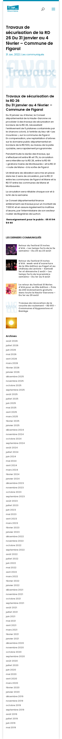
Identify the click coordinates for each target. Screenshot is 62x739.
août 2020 (12, 660)
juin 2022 (11, 563)
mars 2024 (12, 469)
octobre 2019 (13, 705)
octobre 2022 (13, 545)
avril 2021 (11, 625)
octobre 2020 (14, 652)
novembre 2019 (14, 700)
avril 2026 (11, 358)
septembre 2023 (15, 496)
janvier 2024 (13, 478)
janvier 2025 (12, 425)
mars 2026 (12, 363)
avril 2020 (11, 678)
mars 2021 (11, 629)
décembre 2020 (15, 643)
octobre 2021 (13, 598)
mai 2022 (11, 567)
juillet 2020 (12, 665)
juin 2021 (10, 616)
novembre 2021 (14, 594)
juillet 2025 (12, 398)
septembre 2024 (15, 443)
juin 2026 (11, 349)
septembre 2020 (15, 656)
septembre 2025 (15, 389)
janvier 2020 (13, 692)
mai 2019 (11, 727)
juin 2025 (11, 403)
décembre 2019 (14, 696)
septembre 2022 (15, 549)
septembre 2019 (15, 709)
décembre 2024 (15, 429)
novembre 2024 (15, 434)
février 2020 (12, 687)
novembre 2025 (15, 381)
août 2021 (11, 607)
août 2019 (11, 714)
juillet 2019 (12, 718)
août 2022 (12, 554)
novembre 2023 (15, 487)
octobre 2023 (13, 492)
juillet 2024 (12, 452)
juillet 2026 (12, 345)
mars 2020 (12, 683)
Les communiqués (33, 54)
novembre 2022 (15, 541)
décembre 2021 (14, 589)
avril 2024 (11, 465)
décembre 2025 (15, 376)
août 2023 (12, 501)
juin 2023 (11, 509)
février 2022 (12, 580)
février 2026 (12, 367)
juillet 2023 (12, 505)
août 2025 (12, 394)
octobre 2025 (13, 385)
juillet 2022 (12, 558)
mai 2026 (11, 354)
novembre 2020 (15, 647)
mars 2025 (12, 416)
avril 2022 (11, 572)
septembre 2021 (15, 603)
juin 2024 (11, 456)
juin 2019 (10, 723)
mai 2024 (11, 461)
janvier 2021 (12, 638)
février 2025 (12, 421)
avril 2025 (11, 412)
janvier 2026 (12, 372)
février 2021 (12, 634)
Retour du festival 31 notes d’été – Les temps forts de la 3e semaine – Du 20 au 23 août (37, 248)
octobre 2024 (14, 438)
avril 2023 (11, 518)
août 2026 (12, 341)
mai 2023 (11, 514)
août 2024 (12, 447)
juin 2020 (11, 669)
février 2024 (12, 474)
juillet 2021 (12, 612)
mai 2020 (11, 674)
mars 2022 (12, 576)
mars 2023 (12, 523)
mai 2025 (11, 407)
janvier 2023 (12, 532)
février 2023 (12, 527)
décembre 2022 (15, 536)
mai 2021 (11, 620)
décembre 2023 (15, 483)
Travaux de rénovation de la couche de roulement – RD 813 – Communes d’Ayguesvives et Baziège (37, 307)
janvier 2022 (12, 585)
